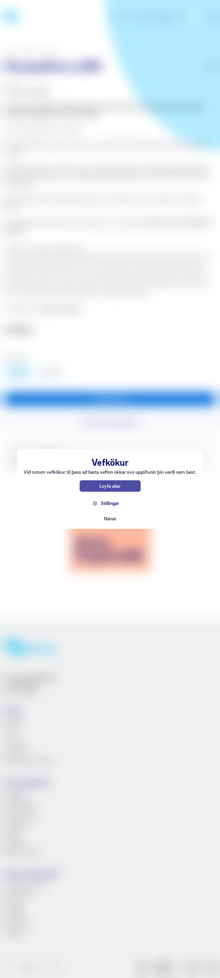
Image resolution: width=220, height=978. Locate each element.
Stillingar (110, 503)
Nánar (110, 518)
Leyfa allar (110, 486)
